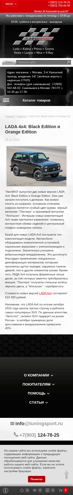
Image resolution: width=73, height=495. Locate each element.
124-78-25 (59, 2)
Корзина (60, 490)
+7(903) (39, 435)
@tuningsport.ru (39, 423)
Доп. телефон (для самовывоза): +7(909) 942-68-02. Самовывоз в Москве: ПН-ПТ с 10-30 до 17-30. (35, 87)
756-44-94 (59, 5)
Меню (9, 4)
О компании (36, 375)
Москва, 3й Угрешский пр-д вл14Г (51, 11)
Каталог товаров (36, 100)
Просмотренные (35, 490)
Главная (10, 116)
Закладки (22, 490)
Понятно (37, 479)
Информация (5, 490)
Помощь (36, 393)
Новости (22, 116)
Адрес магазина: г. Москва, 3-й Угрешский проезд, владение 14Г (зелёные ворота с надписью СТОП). (35, 76)
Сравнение (47, 490)
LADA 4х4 (45, 293)
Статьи (36, 402)
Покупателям (36, 384)
